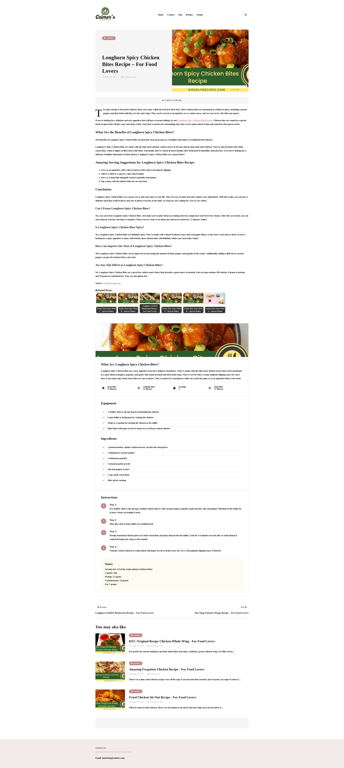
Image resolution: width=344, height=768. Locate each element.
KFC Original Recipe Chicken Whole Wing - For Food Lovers (172, 641)
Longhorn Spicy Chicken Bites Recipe (195, 120)
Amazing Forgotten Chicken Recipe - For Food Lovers (166, 669)
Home (160, 15)
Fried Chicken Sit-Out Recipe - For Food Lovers (162, 697)
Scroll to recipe (173, 100)
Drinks (200, 15)
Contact (170, 15)
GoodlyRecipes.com (112, 283)
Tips (180, 15)
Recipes (189, 15)
